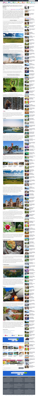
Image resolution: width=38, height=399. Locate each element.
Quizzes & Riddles (19, 377)
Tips (19, 2)
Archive (26, 395)
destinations (20, 369)
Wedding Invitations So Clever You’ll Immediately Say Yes (8, 392)
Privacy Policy (22, 375)
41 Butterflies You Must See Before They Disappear (29, 381)
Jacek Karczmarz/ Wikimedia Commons (14, 93)
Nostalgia (33, 2)
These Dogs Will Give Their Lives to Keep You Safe (7, 386)
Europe (11, 369)
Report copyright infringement (21, 343)
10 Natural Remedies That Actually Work (6, 387)
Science (17, 3)
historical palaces (14, 369)
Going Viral (14, 3)
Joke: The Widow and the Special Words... (17, 387)
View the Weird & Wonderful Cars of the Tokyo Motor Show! (29, 393)
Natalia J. (5, 8)
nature (6, 369)
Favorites (34, 3)
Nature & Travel (7, 3)
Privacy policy (17, 395)
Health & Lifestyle (8, 377)
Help (20, 0)
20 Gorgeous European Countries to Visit (8, 330)
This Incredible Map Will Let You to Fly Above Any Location (29, 391)
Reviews (32, 395)
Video (10, 0)
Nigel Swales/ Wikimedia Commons (14, 134)
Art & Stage (11, 3)
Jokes (10, 2)
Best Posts (23, 395)
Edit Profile (28, 3)
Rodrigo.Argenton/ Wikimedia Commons (14, 210)
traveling (22, 369)
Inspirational (23, 3)
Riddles (15, 2)
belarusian (8, 369)
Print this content (5, 343)
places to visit (17, 369)
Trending (29, 395)
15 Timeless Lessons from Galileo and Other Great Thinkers (19, 392)
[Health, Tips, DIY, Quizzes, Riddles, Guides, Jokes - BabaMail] (5, 0)
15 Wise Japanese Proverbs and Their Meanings (18, 391)
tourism (10, 369)
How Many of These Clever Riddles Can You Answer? (18, 381)
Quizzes (6, 2)
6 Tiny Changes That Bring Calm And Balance (17, 393)
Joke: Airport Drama (15, 386)
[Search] (34, 0)
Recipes (24, 2)
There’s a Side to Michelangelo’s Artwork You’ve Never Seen (29, 386)
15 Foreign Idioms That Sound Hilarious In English (7, 393)
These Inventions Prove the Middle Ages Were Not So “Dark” (29, 392)
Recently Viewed (31, 3)
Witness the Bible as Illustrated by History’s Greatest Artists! (29, 387)
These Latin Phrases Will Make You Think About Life (7, 391)
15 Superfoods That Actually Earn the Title (6, 381)
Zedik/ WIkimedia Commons (14, 44)
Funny (4, 3)
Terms (14, 395)
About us (11, 395)
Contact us (23, 0)
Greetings (20, 3)
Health (29, 2)
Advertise (27, 0)
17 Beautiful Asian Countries (7, 331)
